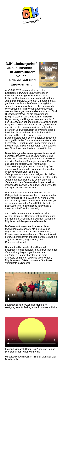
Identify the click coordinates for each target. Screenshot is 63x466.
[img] (31, 15)
